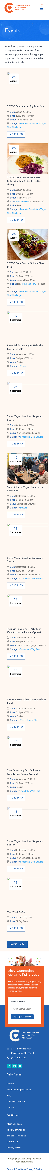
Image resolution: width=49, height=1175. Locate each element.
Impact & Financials (16, 1135)
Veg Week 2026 (16, 912)
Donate (10, 1107)
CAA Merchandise (16, 1101)
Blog (9, 1095)
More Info (16, 134)
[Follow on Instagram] (14, 1066)
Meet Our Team (14, 1123)
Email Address (18, 1002)
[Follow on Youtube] (20, 1066)
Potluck (23, 507)
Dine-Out (24, 123)
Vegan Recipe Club (29, 720)
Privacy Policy (14, 1147)
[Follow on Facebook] (9, 1066)
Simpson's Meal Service (31, 437)
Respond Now (23, 201)
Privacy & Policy (34, 1169)
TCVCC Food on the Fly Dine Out (25, 106)
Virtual (23, 366)
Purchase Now (29, 284)
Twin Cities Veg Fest (30, 649)
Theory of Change (16, 1129)
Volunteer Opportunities (19, 1089)
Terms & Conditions (16, 1169)
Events (10, 1083)
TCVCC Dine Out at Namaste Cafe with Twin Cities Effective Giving (24, 181)
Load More (17, 944)
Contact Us (12, 1141)
